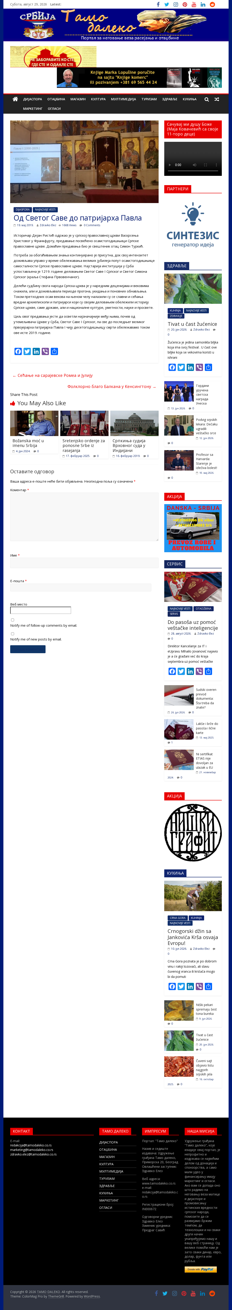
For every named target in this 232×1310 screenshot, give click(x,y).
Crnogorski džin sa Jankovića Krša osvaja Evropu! (193, 936)
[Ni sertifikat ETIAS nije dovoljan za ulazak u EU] (179, 752)
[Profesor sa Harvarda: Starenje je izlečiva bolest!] (179, 452)
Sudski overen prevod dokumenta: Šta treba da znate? (206, 698)
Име (15, 555)
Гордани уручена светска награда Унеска (202, 394)
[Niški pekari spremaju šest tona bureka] (179, 1003)
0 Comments (91, 225)
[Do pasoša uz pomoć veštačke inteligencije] (193, 574)
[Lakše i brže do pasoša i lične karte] (179, 721)
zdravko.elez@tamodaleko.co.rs (33, 1154)
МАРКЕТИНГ (32, 108)
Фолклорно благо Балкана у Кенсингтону (112, 386)
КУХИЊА (189, 99)
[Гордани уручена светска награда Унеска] (179, 383)
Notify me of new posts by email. (36, 639)
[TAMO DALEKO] (15, 99)
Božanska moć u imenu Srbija (28, 443)
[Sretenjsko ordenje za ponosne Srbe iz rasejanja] (84, 413)
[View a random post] (217, 99)
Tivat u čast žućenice (192, 323)
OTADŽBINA (203, 609)
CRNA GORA (178, 918)
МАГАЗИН (78, 99)
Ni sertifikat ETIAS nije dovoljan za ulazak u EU (204, 761)
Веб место (18, 604)
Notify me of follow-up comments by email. (43, 625)
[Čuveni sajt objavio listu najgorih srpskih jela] (179, 1059)
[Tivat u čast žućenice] (193, 276)
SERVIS (174, 614)
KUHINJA (175, 310)
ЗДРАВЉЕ (169, 99)
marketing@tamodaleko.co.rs (31, 1150)
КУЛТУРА (98, 99)
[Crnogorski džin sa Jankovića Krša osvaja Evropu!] (193, 883)
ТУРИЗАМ (149, 99)
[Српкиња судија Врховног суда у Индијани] (134, 413)
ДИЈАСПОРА (32, 99)
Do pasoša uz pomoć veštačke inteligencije (193, 624)
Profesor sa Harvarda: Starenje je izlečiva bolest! (206, 461)
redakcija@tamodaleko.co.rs (31, 1145)
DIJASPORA (23, 209)
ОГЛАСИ (54, 108)
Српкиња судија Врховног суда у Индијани (129, 445)
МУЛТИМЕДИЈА (123, 99)
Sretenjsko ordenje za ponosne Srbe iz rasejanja (84, 445)
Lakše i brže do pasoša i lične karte (207, 728)
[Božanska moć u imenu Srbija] (34, 413)
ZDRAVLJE (176, 316)
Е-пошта (18, 581)
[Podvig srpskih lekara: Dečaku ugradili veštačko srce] (179, 417)
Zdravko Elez (48, 225)
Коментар (19, 490)
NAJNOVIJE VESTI (45, 209)
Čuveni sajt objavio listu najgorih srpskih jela (205, 1067)
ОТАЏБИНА (56, 99)
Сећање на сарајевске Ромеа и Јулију (52, 375)
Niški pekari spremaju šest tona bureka (206, 1009)
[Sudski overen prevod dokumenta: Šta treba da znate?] (179, 687)
